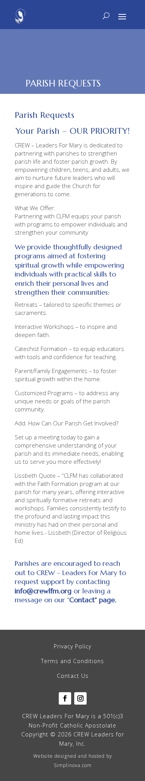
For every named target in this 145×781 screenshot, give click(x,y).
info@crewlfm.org (43, 590)
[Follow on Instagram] (80, 698)
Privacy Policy (72, 646)
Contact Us (73, 675)
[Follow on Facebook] (65, 698)
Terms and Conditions (72, 661)
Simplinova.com (73, 765)
